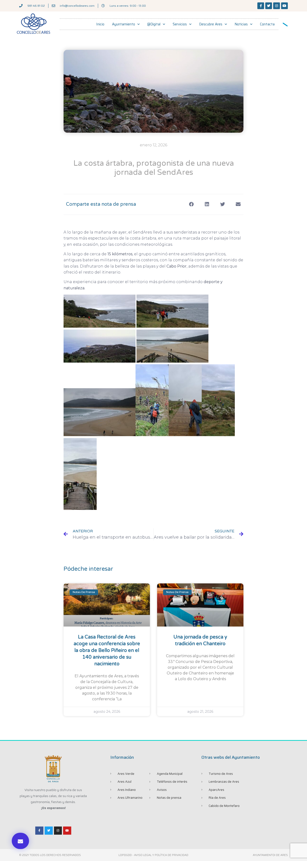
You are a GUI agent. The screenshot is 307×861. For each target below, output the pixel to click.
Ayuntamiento (123, 24)
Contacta (267, 24)
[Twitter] (268, 5)
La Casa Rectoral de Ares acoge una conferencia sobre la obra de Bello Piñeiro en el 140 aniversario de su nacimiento (107, 650)
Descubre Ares (210, 24)
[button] (20, 841)
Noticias (241, 24)
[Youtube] (284, 5)
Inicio (100, 24)
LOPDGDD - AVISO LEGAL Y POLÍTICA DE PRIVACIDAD (153, 855)
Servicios (180, 24)
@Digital (153, 24)
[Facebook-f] (260, 5)
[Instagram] (276, 5)
